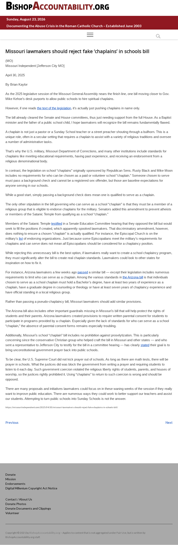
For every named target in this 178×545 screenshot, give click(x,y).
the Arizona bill (133, 277)
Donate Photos (15, 504)
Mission (10, 479)
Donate (10, 474)
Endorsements (15, 483)
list (21, 238)
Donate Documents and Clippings (28, 508)
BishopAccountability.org (44, 532)
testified (56, 223)
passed (82, 272)
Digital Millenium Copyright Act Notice (31, 488)
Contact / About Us (18, 499)
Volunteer (12, 513)
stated (145, 345)
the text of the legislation (54, 108)
